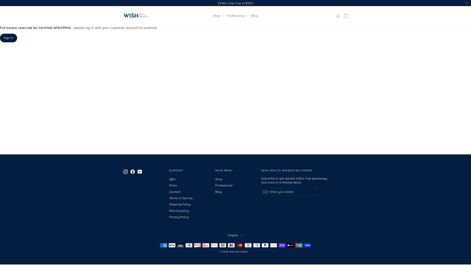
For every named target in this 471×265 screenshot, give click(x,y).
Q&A (172, 179)
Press (173, 185)
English (233, 235)
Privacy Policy (179, 217)
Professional (236, 15)
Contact (174, 192)
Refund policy (179, 211)
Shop (217, 15)
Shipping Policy (180, 204)
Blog (254, 15)
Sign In (8, 37)
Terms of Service (181, 198)
